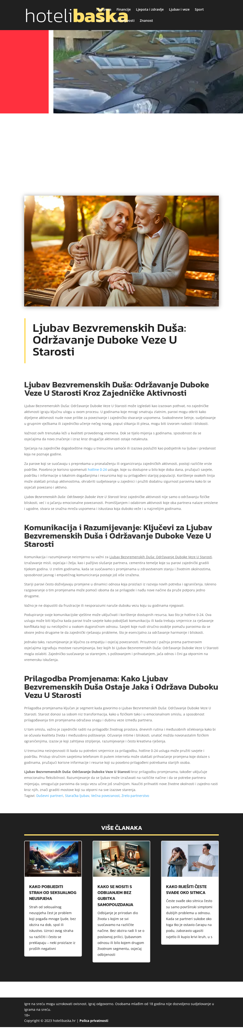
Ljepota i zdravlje (150, 10)
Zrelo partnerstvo (135, 795)
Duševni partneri (49, 795)
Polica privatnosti (93, 1020)
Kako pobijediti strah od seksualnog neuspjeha (52, 892)
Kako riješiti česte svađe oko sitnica (186, 889)
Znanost (146, 21)
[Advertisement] (121, 150)
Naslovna (103, 10)
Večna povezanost (105, 795)
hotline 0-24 (97, 469)
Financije (124, 10)
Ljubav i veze (179, 10)
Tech (100, 21)
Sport (199, 10)
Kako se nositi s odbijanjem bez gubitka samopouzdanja (115, 895)
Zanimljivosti (124, 21)
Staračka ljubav (77, 795)
